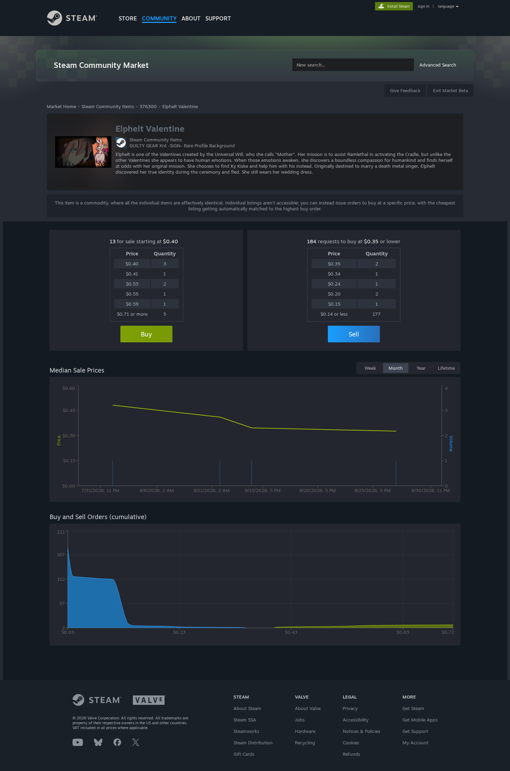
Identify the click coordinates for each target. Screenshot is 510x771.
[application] (255, 440)
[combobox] (353, 65)
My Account (415, 742)
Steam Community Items (108, 106)
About (191, 18)
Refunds (351, 754)
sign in (423, 6)
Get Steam (413, 708)
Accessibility (355, 719)
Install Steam (398, 6)
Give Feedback (405, 90)
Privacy (350, 708)
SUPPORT (218, 18)
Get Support (415, 731)
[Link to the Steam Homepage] (77, 19)
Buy (146, 334)
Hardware (305, 731)
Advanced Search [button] (437, 65)
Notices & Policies (361, 731)
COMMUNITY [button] (159, 18)
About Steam (247, 708)
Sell (354, 334)
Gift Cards (243, 754)
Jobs (300, 719)
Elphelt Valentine (180, 106)
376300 (148, 106)
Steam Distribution (253, 742)
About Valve (308, 708)
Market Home (61, 106)
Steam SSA (244, 719)
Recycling (305, 742)
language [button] (446, 6)
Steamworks (246, 731)
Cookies (351, 742)
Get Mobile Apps (419, 719)
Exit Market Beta (450, 90)
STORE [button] (128, 18)
